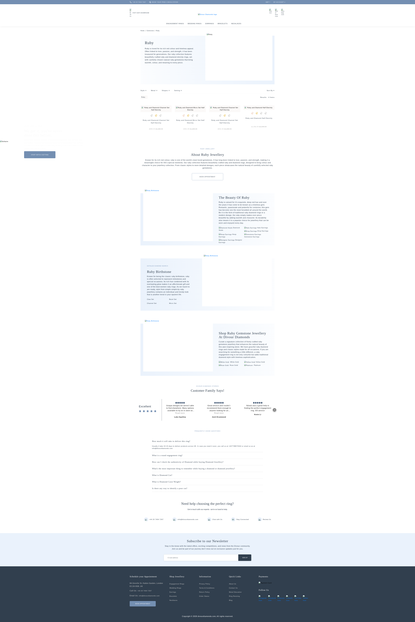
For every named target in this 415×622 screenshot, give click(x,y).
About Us (232, 584)
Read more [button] (180, 413)
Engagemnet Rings (176, 584)
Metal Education (235, 592)
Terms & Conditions (206, 588)
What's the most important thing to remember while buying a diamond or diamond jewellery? (193, 469)
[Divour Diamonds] (207, 14)
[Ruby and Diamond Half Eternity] (259, 107)
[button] (163, 410)
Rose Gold (233, 365)
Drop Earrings (262, 231)
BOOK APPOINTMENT (207, 177)
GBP (267, 2)
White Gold (234, 362)
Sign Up (244, 557)
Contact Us (233, 588)
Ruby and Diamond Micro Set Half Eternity (190, 121)
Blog (230, 600)
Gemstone (150, 30)
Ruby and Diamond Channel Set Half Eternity (156, 121)
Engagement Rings (175, 23)
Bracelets (222, 23)
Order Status (204, 596)
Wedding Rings (194, 23)
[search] (271, 11)
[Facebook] (272, 598)
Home (142, 30)
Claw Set (150, 299)
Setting (177, 90)
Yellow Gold (260, 362)
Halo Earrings (262, 228)
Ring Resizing (234, 596)
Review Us (267, 519)
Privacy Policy (204, 584)
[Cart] (283, 12)
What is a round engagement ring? (167, 455)
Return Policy (204, 592)
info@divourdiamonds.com (188, 519)
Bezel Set (173, 299)
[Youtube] (297, 598)
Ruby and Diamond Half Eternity (259, 118)
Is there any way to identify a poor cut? (169, 488)
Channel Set (152, 303)
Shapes (165, 90)
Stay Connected (242, 519)
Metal (153, 90)
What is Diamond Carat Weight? (166, 482)
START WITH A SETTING (40, 154)
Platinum (257, 365)
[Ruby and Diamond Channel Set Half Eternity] (156, 108)
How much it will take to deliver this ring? (171, 441)
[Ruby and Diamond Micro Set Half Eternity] (190, 108)
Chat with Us (217, 519)
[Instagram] (263, 598)
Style (142, 90)
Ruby (158, 30)
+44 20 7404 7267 (156, 519)
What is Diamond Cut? (162, 475)
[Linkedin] (289, 598)
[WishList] (277, 13)
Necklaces (236, 23)
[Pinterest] (281, 598)
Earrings (209, 23)
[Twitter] (305, 598)
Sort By (270, 90)
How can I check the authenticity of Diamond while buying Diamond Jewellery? (187, 462)
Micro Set (173, 303)
